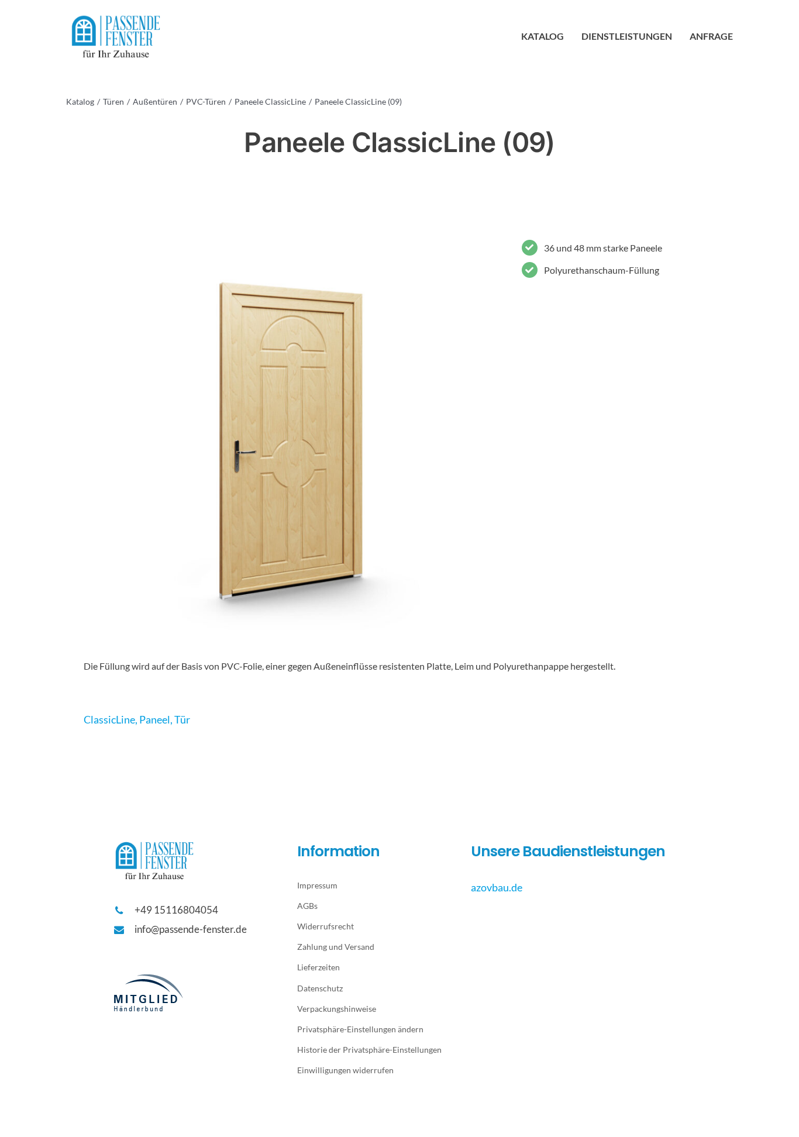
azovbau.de (496, 887)
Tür (182, 719)
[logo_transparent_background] (116, 16)
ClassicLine (109, 719)
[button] (377, 1029)
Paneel (154, 719)
